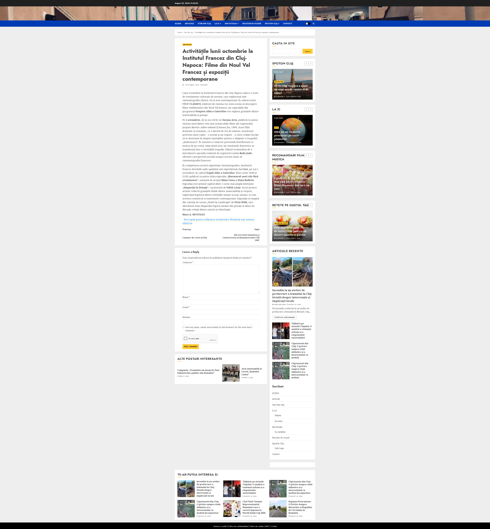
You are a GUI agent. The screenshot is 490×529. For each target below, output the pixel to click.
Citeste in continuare (284, 317)
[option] (292, 84)
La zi (217, 23)
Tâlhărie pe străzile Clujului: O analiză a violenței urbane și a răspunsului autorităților (301, 330)
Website (186, 317)
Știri (276, 284)
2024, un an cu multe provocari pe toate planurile (287, 135)
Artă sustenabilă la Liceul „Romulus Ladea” (252, 371)
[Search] (313, 23)
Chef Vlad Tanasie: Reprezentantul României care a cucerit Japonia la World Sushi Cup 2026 (254, 507)
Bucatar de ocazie (251, 23)
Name (186, 297)
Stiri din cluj (204, 23)
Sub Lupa (279, 448)
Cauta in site (283, 43)
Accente (279, 421)
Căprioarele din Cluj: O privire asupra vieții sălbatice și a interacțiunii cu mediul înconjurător (299, 352)
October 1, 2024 (193, 85)
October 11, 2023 (294, 238)
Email (186, 307)
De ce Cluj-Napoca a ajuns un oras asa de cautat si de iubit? (291, 89)
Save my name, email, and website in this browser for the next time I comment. (218, 329)
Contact (287, 23)
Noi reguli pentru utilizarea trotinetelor (206, 219)
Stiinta (278, 415)
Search (307, 51)
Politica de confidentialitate (238, 526)
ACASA (178, 23)
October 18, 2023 (294, 192)
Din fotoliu (231, 23)
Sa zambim (280, 431)
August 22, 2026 (295, 304)
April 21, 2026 (184, 376)
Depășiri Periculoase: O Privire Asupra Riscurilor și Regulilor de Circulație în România (300, 507)
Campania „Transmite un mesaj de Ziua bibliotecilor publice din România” (198, 371)
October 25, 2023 (294, 97)
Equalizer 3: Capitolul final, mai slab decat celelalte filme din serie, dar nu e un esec (292, 183)
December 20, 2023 (294, 143)
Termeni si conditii (220, 526)
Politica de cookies (256, 526)
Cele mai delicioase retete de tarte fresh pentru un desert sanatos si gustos (291, 231)
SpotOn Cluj (271, 23)
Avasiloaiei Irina (280, 304)
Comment (187, 262)
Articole (189, 23)
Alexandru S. (280, 97)
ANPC (267, 526)
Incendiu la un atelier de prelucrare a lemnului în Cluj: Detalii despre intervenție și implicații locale (292, 295)
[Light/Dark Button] (308, 23)
